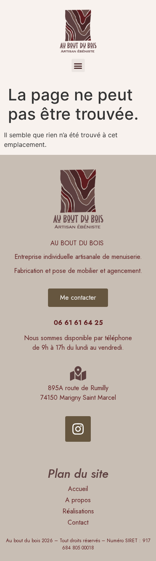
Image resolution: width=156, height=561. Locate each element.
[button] (78, 65)
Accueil (78, 488)
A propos (78, 500)
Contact (78, 522)
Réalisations (78, 511)
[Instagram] (78, 429)
